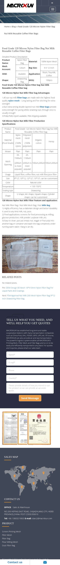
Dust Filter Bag (8, 545)
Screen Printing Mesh (11, 531)
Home (7, 26)
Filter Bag (6, 538)
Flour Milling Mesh (10, 542)
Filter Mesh (7, 535)
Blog (14, 26)
